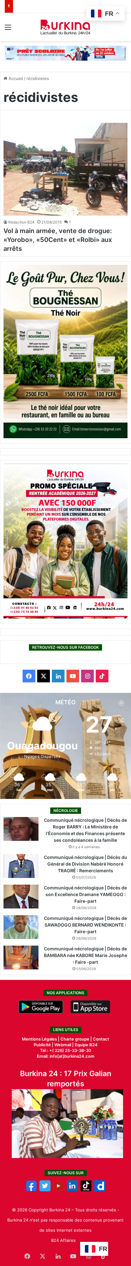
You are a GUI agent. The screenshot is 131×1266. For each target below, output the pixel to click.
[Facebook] (31, 1189)
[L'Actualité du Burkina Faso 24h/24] (65, 27)
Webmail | (64, 1044)
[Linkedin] (72, 1189)
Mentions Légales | (41, 1039)
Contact (101, 1039)
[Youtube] (58, 1189)
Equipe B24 (86, 1044)
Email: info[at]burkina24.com (65, 1056)
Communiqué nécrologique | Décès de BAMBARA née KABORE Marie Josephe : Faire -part (85, 955)
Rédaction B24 (21, 222)
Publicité (42, 1044)
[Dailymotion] (99, 1189)
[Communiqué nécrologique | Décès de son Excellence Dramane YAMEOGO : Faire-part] (20, 896)
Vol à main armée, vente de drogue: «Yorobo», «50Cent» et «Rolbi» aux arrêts (57, 239)
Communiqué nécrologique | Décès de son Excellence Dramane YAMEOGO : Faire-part (85, 894)
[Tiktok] (86, 1189)
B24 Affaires (63, 1240)
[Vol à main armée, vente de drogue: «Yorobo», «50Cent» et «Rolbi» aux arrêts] (65, 169)
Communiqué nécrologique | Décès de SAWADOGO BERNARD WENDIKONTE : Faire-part (85, 924)
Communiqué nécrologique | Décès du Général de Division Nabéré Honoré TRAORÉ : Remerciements (85, 863)
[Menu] (8, 29)
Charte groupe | (76, 1039)
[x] (45, 1189)
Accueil (15, 78)
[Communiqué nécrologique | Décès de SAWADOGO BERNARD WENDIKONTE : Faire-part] (20, 927)
